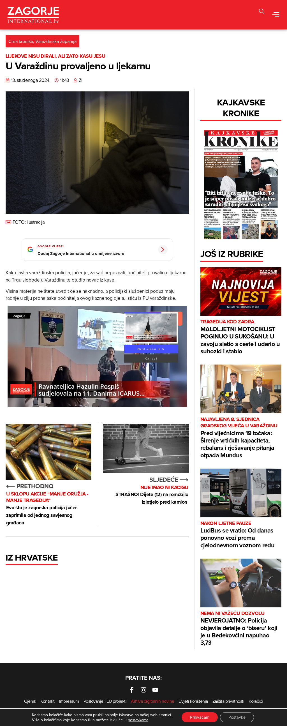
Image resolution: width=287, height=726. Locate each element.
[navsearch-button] (262, 12)
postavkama (138, 719)
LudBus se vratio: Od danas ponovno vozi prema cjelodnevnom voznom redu (237, 535)
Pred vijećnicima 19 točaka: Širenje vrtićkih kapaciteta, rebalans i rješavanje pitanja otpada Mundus (238, 438)
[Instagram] (143, 690)
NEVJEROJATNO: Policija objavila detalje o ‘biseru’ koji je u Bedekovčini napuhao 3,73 (238, 628)
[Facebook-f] (132, 690)
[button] (275, 15)
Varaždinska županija (56, 41)
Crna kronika (20, 41)
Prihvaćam (199, 717)
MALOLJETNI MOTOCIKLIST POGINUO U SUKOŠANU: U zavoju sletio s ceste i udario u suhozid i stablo (240, 337)
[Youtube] (155, 690)
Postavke (237, 717)
